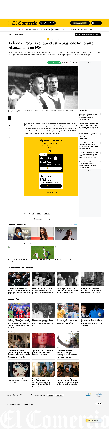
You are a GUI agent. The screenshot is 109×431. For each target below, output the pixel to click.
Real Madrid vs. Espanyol (43, 29)
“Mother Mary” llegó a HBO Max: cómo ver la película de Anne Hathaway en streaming (42, 352)
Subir (98, 403)
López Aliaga (76, 29)
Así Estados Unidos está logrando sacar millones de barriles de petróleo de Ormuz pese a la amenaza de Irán (88, 135)
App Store (50, 395)
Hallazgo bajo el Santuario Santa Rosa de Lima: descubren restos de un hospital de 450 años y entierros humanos (88, 116)
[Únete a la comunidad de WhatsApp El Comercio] (54, 62)
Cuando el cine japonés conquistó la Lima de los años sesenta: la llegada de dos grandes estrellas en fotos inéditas (43, 291)
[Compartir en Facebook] (9, 125)
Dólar (67, 29)
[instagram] (21, 395)
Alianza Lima (47, 213)
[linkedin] (28, 395)
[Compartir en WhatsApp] (9, 121)
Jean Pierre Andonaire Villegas (33, 117)
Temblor (62, 29)
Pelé (33, 213)
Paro (71, 29)
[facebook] (14, 395)
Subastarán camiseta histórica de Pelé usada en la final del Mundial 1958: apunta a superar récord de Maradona (91, 322)
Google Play (59, 395)
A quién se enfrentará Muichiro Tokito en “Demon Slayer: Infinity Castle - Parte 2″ (18, 380)
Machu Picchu (85, 29)
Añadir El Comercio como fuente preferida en (87, 34)
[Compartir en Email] (9, 132)
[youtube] (24, 395)
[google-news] (32, 395)
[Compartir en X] (9, 128)
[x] (17, 395)
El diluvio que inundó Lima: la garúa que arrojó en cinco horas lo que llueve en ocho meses (67, 290)
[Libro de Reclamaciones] (99, 395)
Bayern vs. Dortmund (30, 29)
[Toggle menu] (8, 23)
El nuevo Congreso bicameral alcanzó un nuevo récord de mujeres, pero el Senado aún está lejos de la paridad (88, 164)
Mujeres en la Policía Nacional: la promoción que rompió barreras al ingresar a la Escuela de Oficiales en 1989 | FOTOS (19, 291)
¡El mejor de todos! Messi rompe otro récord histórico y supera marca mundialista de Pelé (67, 322)
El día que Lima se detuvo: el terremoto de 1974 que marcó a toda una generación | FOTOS (91, 290)
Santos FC (39, 213)
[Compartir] (9, 118)
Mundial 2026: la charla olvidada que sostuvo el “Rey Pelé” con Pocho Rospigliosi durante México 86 (42, 322)
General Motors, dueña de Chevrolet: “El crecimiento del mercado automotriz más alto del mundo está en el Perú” (88, 145)
